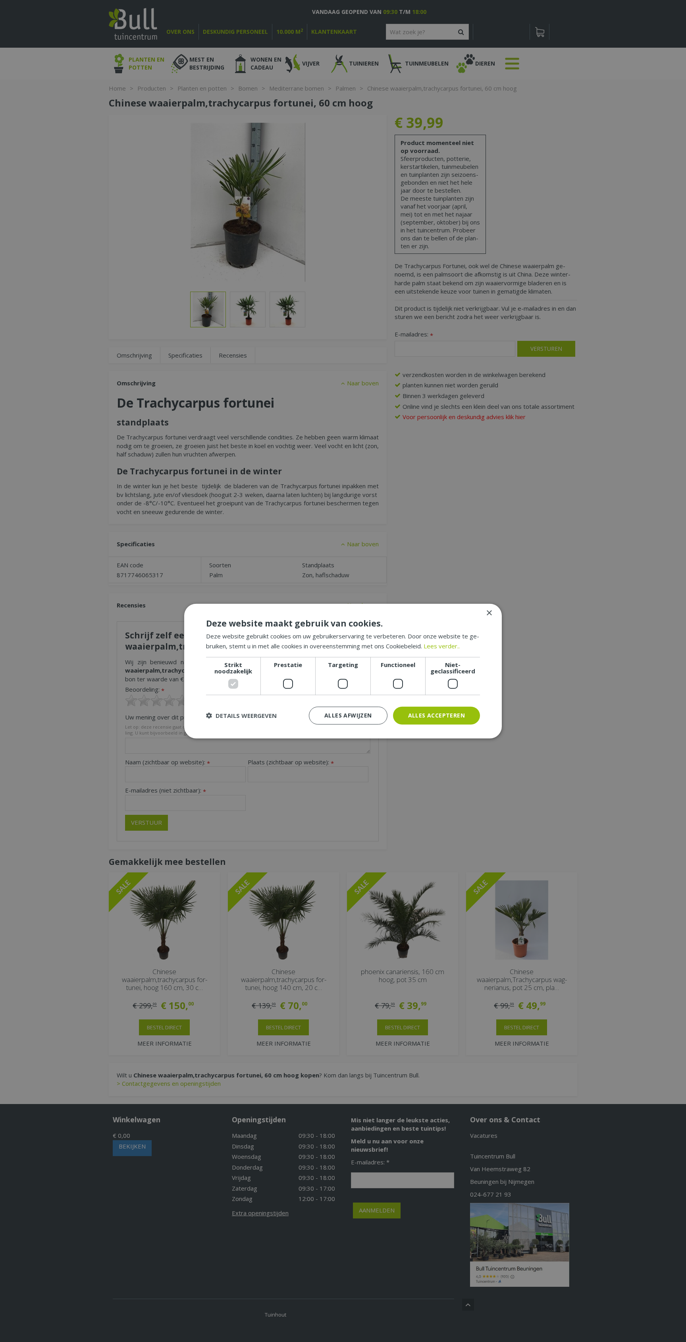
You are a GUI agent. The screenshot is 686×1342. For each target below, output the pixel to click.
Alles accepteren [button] (436, 715)
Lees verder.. (442, 646)
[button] (241, 715)
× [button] (489, 613)
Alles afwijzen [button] (348, 715)
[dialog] (343, 671)
